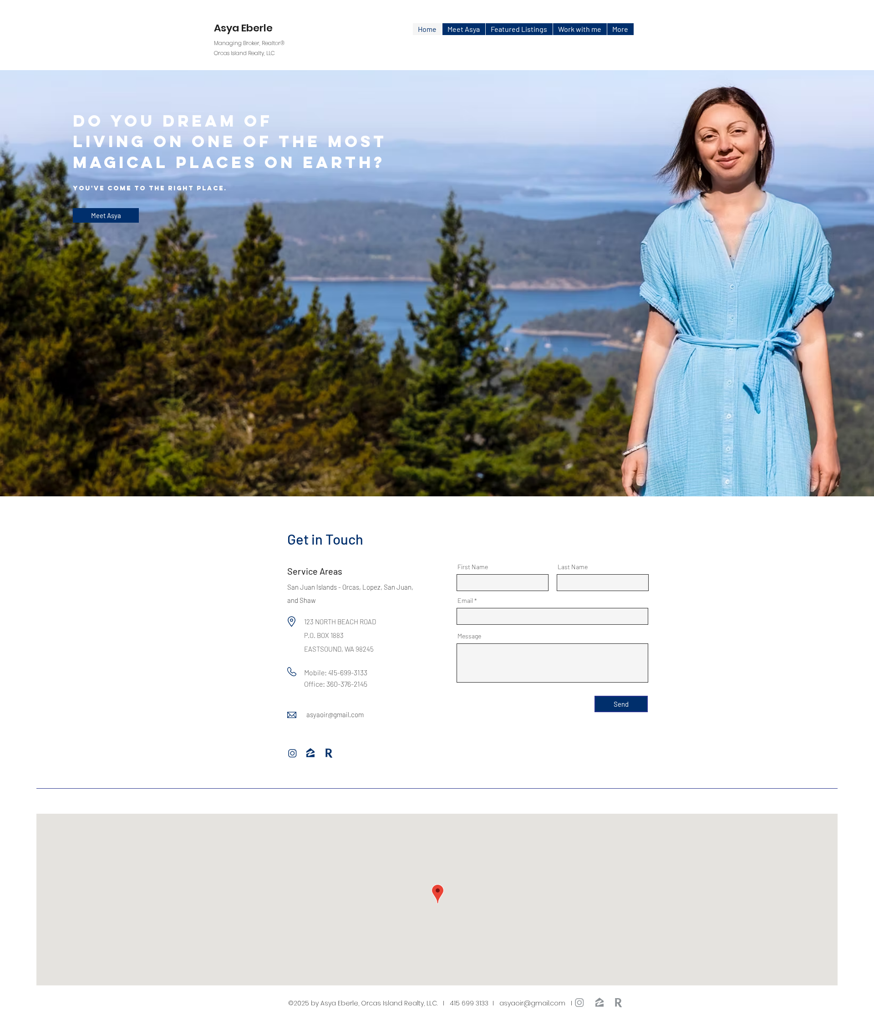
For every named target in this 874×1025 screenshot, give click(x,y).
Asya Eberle (243, 28)
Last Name (573, 567)
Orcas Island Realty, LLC (244, 53)
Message (469, 636)
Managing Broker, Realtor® (249, 43)
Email (465, 600)
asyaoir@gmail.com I (542, 1003)
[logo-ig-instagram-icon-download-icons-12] (293, 754)
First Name (472, 567)
